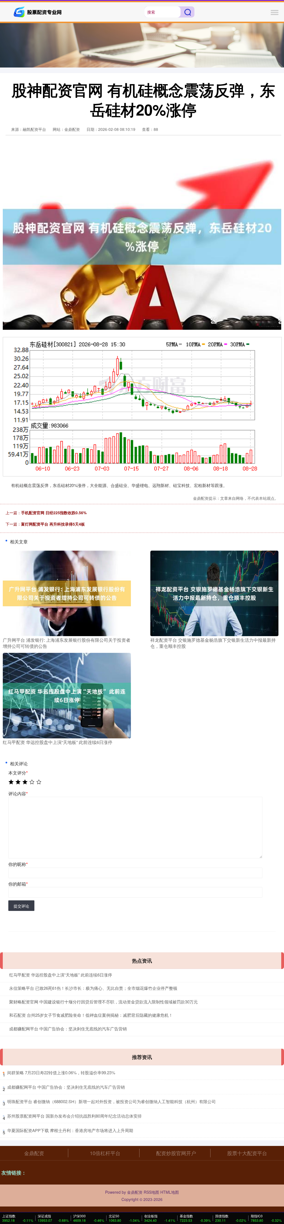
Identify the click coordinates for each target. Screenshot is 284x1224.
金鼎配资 (34, 1152)
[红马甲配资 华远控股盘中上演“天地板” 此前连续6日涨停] (67, 695)
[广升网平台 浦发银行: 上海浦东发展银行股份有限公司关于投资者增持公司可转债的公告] (67, 592)
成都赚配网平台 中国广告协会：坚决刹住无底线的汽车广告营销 (68, 1028)
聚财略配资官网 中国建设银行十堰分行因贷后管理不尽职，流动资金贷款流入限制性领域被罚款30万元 (103, 1002)
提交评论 (21, 906)
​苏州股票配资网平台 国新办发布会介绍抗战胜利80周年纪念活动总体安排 (74, 1116)
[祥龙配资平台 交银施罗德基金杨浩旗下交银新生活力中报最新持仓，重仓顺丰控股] (214, 592)
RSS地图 (151, 1192)
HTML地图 (169, 1192)
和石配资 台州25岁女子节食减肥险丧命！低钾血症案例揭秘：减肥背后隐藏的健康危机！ (91, 1015)
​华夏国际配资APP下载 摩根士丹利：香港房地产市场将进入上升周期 (70, 1130)
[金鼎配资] (38, 11)
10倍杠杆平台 (105, 1152)
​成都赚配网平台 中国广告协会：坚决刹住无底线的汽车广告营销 (66, 1087)
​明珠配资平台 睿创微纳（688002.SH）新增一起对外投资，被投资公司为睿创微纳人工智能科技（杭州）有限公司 (111, 1101)
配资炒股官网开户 (176, 1152)
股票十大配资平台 (247, 1152)
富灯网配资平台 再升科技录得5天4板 (53, 524)
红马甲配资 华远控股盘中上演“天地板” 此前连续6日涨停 (60, 975)
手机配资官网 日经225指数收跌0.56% (54, 512)
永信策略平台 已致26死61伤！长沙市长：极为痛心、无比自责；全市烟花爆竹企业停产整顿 (93, 988)
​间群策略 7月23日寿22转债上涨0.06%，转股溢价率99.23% (61, 1072)
